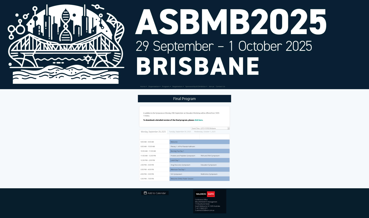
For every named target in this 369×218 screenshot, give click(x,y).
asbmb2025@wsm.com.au (205, 210)
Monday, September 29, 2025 (153, 131)
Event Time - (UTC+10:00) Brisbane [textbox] (204, 128)
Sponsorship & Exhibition (195, 86)
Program (165, 86)
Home (142, 86)
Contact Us (220, 86)
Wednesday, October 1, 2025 (204, 131)
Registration (177, 86)
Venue (211, 86)
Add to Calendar (157, 193)
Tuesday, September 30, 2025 (180, 131)
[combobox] (210, 128)
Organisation (153, 86)
